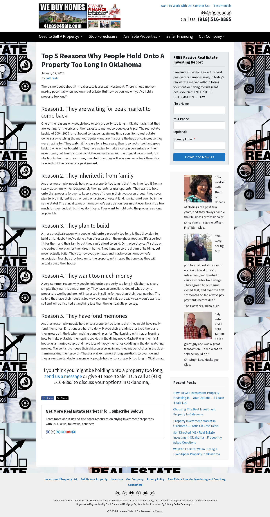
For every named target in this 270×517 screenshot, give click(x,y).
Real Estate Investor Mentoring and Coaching (197, 479)
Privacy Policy (156, 479)
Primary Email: (184, 139)
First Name (181, 103)
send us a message (63, 376)
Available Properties (140, 36)
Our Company (210, 36)
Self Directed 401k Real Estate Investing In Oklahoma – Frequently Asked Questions (197, 437)
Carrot (159, 511)
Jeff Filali (52, 78)
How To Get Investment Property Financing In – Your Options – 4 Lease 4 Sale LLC (198, 398)
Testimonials (222, 5)
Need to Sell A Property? (59, 36)
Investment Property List (61, 479)
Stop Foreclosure (103, 36)
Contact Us (135, 485)
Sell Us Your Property (94, 479)
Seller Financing (179, 36)
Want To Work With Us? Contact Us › (185, 5)
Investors (117, 479)
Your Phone (181, 119)
